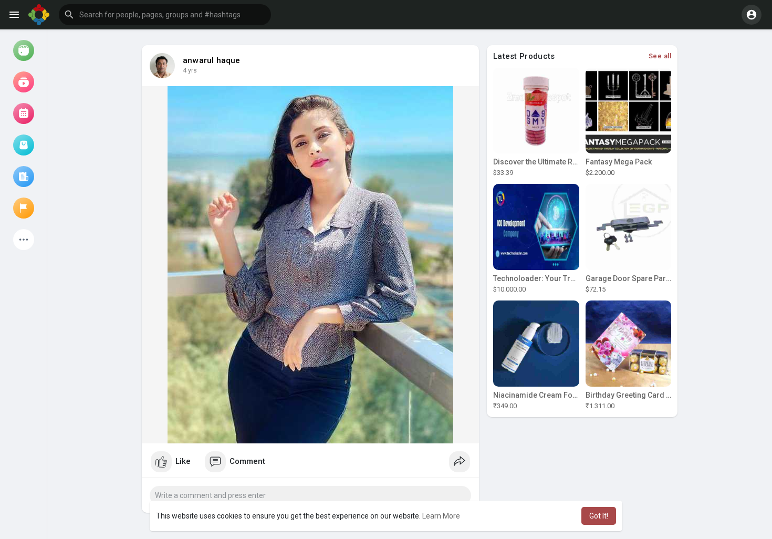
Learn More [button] (441, 516)
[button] (165, 14)
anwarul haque (212, 60)
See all (660, 56)
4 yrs (190, 70)
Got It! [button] (598, 516)
